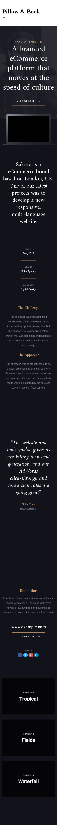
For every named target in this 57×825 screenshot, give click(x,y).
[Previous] (13, 129)
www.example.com (28, 627)
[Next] (44, 129)
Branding (28, 693)
